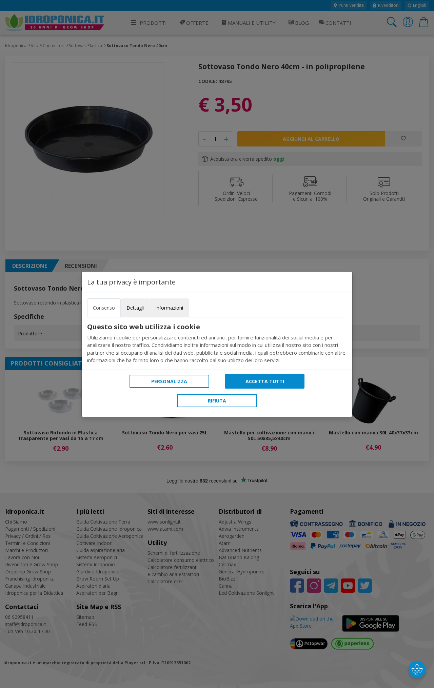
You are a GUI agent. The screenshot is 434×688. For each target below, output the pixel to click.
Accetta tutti (264, 381)
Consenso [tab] (104, 307)
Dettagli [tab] (135, 307)
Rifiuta (217, 400)
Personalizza (169, 381)
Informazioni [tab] (169, 307)
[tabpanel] (217, 343)
